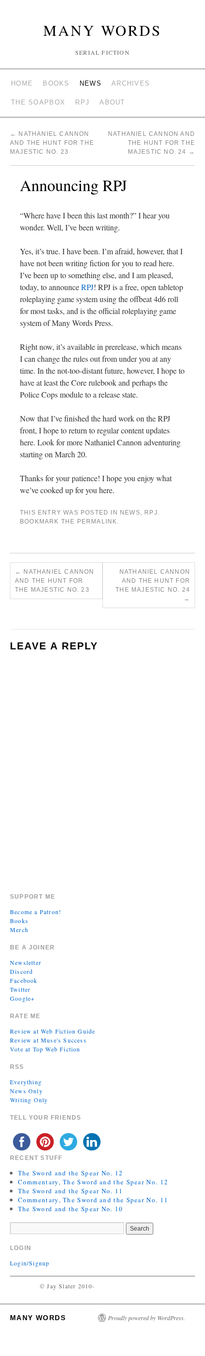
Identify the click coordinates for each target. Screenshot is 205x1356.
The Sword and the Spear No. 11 (70, 1190)
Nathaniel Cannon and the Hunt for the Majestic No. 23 (52, 142)
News (91, 83)
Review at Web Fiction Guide (52, 1031)
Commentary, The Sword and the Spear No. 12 (93, 1181)
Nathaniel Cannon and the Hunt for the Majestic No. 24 (151, 142)
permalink (97, 521)
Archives (130, 83)
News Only (26, 1091)
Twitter (20, 989)
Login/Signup (29, 1263)
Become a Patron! (35, 912)
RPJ (82, 102)
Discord (21, 971)
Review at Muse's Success (48, 1040)
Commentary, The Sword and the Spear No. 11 (93, 1199)
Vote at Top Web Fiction (45, 1049)
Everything (26, 1082)
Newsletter (25, 962)
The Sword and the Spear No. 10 (70, 1208)
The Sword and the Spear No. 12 (70, 1172)
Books (56, 83)
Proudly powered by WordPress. (146, 1318)
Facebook (24, 980)
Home (22, 83)
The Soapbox (38, 102)
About (112, 102)
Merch (19, 930)
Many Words (102, 30)
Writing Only (29, 1100)
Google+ (22, 998)
